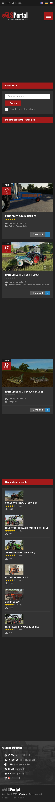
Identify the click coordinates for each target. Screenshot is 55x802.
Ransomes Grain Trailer (20, 216)
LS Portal (15, 16)
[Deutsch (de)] (46, 3)
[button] (48, 16)
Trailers (11, 226)
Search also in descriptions (22, 109)
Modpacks (13, 401)
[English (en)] (41, 3)
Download (38, 234)
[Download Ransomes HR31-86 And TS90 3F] (27, 373)
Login (7, 3)
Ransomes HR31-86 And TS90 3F (24, 391)
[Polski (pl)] (51, 3)
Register (18, 3)
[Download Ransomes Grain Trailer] (27, 197)
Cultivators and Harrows (36, 285)
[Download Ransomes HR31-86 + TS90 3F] (27, 256)
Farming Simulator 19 (17, 223)
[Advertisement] (27, 52)
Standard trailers (22, 226)
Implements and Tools (17, 285)
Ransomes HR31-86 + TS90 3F (22, 274)
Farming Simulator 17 (17, 399)
